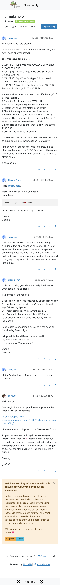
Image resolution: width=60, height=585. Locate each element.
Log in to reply (49, 26)
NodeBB (27, 564)
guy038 (12, 396)
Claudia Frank (14, 180)
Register (10, 539)
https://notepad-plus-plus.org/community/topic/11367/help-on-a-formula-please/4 (29, 420)
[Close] (54, 483)
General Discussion (26, 21)
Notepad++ (44, 556)
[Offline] (5, 38)
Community (31, 5)
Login (20, 539)
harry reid (12, 38)
